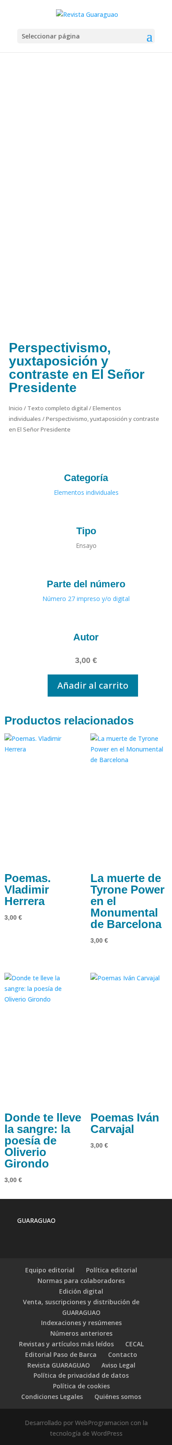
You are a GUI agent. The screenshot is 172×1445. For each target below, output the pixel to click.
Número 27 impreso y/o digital (86, 598)
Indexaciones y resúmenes (81, 1322)
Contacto (122, 1354)
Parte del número (86, 584)
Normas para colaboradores (81, 1280)
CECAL (134, 1344)
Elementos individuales (86, 492)
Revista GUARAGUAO (58, 1365)
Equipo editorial (50, 1270)
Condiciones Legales (52, 1396)
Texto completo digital (57, 408)
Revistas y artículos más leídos (66, 1344)
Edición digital (81, 1291)
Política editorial (111, 1270)
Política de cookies (81, 1386)
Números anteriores (81, 1333)
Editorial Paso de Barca (61, 1354)
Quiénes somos (117, 1396)
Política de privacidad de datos (81, 1375)
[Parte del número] (86, 566)
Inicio (15, 408)
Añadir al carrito (92, 685)
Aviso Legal (118, 1365)
